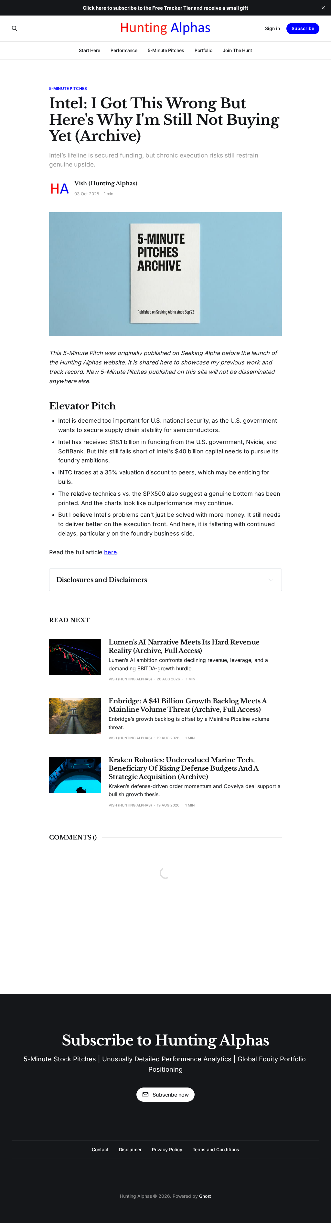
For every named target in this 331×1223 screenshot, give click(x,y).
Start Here (89, 50)
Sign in (272, 28)
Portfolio (203, 50)
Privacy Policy (167, 1149)
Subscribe (303, 28)
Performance (124, 50)
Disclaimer (130, 1149)
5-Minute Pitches (166, 50)
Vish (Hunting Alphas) (105, 183)
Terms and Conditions (216, 1149)
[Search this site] (14, 28)
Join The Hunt (237, 50)
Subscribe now (171, 1094)
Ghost (205, 1196)
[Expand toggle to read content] (271, 579)
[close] (323, 8)
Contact (100, 1149)
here (110, 552)
